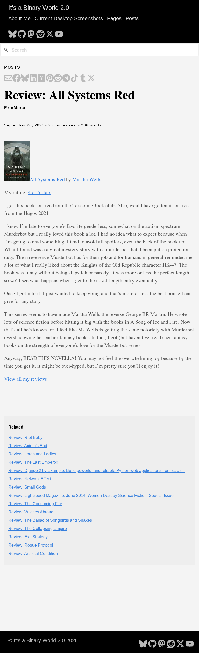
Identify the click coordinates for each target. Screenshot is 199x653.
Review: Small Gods (27, 487)
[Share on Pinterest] (50, 78)
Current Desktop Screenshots (69, 18)
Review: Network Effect (29, 479)
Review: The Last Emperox (33, 462)
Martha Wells (86, 179)
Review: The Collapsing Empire (37, 528)
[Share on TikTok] (74, 78)
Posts (132, 18)
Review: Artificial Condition (33, 553)
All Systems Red (47, 179)
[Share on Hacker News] (41, 78)
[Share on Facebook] (16, 78)
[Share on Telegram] (66, 78)
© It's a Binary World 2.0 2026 (43, 640)
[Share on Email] (8, 78)
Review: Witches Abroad (30, 512)
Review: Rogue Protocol (30, 545)
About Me (19, 18)
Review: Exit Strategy (28, 537)
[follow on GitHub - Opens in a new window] (22, 32)
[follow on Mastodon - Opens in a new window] (31, 32)
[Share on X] (91, 78)
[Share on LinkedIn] (33, 78)
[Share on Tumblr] (83, 78)
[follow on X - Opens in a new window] (50, 32)
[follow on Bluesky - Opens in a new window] (12, 32)
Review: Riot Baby (25, 437)
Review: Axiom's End (27, 446)
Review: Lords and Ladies (32, 454)
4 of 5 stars (39, 192)
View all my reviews (25, 378)
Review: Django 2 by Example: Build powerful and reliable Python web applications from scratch (96, 470)
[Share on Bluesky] (25, 78)
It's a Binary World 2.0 (38, 7)
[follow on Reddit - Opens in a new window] (40, 32)
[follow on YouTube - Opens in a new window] (59, 32)
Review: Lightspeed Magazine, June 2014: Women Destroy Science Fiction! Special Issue (91, 495)
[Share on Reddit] (58, 78)
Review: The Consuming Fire (35, 504)
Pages (114, 18)
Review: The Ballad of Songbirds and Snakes (50, 520)
